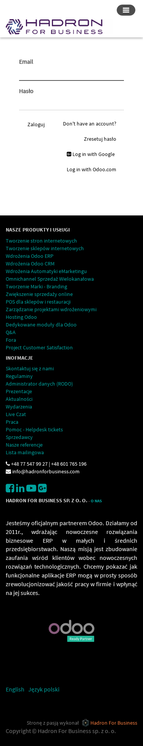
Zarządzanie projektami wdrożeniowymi (51, 309)
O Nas (96, 500)
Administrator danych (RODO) (39, 383)
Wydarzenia (19, 406)
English (15, 689)
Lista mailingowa (25, 452)
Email (26, 61)
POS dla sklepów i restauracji (38, 301)
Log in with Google (93, 154)
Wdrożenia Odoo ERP (29, 255)
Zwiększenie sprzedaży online (39, 294)
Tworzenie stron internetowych (41, 240)
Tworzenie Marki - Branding (36, 286)
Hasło (26, 91)
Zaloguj (36, 124)
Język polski (43, 689)
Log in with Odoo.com (91, 169)
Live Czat (16, 414)
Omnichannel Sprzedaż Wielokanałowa (50, 278)
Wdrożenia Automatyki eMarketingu (46, 271)
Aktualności (19, 399)
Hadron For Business (113, 722)
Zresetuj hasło (100, 138)
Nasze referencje (24, 444)
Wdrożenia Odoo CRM (30, 263)
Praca (12, 421)
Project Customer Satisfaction (39, 347)
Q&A (11, 332)
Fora (11, 339)
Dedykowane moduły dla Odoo (41, 324)
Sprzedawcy (19, 437)
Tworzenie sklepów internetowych (45, 248)
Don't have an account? (89, 123)
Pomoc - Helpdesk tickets (34, 429)
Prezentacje (19, 391)
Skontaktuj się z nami (30, 368)
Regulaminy (19, 376)
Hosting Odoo (21, 317)
